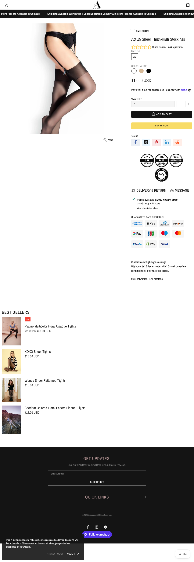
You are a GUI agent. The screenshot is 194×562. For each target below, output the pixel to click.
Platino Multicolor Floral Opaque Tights (50, 326)
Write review (159, 47)
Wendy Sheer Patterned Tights (45, 380)
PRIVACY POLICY (55, 553)
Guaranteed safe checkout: (147, 217)
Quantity (136, 98)
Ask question (175, 47)
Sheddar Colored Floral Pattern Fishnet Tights (55, 408)
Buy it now (161, 125)
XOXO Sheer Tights (38, 351)
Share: (135, 136)
